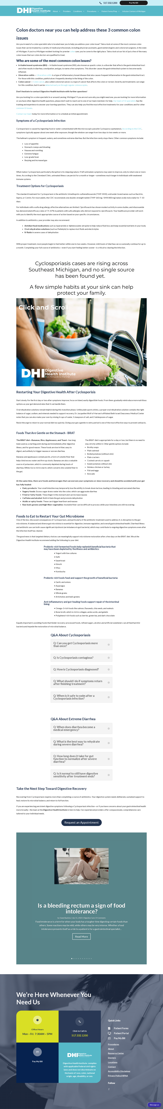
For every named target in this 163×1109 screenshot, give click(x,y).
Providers (67, 11)
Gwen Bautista (65, 918)
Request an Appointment (81, 822)
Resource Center (116, 1053)
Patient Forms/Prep (109, 11)
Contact (112, 1066)
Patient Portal (121, 1033)
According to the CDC (132, 128)
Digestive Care (89, 918)
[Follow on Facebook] (109, 1089)
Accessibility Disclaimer (119, 1071)
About (55, 11)
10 (91, 958)
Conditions (77, 11)
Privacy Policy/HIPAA (118, 1075)
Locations (112, 1062)
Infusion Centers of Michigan (133, 11)
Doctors (112, 1057)
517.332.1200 (80, 1035)
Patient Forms (121, 1028)
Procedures (91, 11)
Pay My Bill (37, 1061)
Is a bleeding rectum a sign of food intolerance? (81, 908)
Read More (81, 936)
